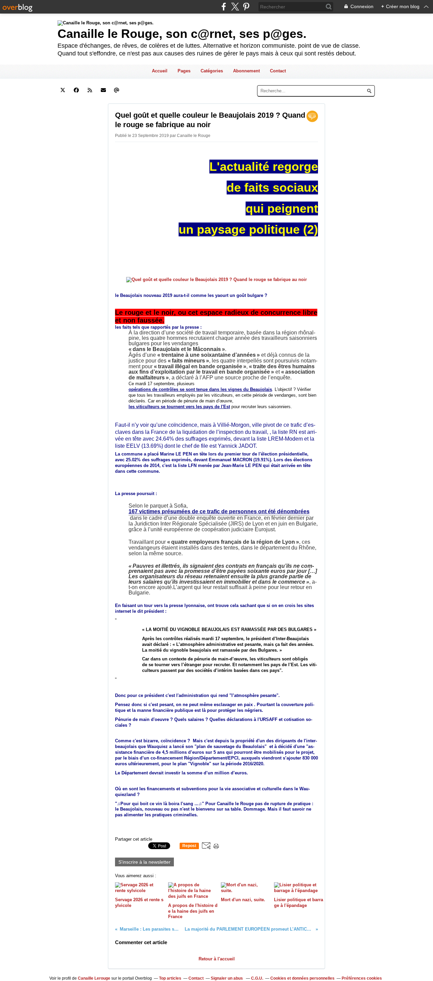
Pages (184, 70)
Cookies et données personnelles (302, 978)
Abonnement (246, 70)
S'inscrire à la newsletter (144, 862)
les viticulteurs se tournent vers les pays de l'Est (179, 406)
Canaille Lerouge (94, 978)
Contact (278, 70)
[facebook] (224, 6)
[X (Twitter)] (235, 6)
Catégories (212, 70)
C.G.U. (257, 978)
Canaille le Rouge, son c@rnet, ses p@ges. (182, 34)
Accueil (159, 70)
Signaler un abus (227, 978)
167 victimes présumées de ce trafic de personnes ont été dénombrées (219, 511)
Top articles (170, 978)
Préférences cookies (362, 978)
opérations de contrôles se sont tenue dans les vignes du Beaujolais (200, 389)
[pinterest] (246, 6)
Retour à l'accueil (217, 958)
